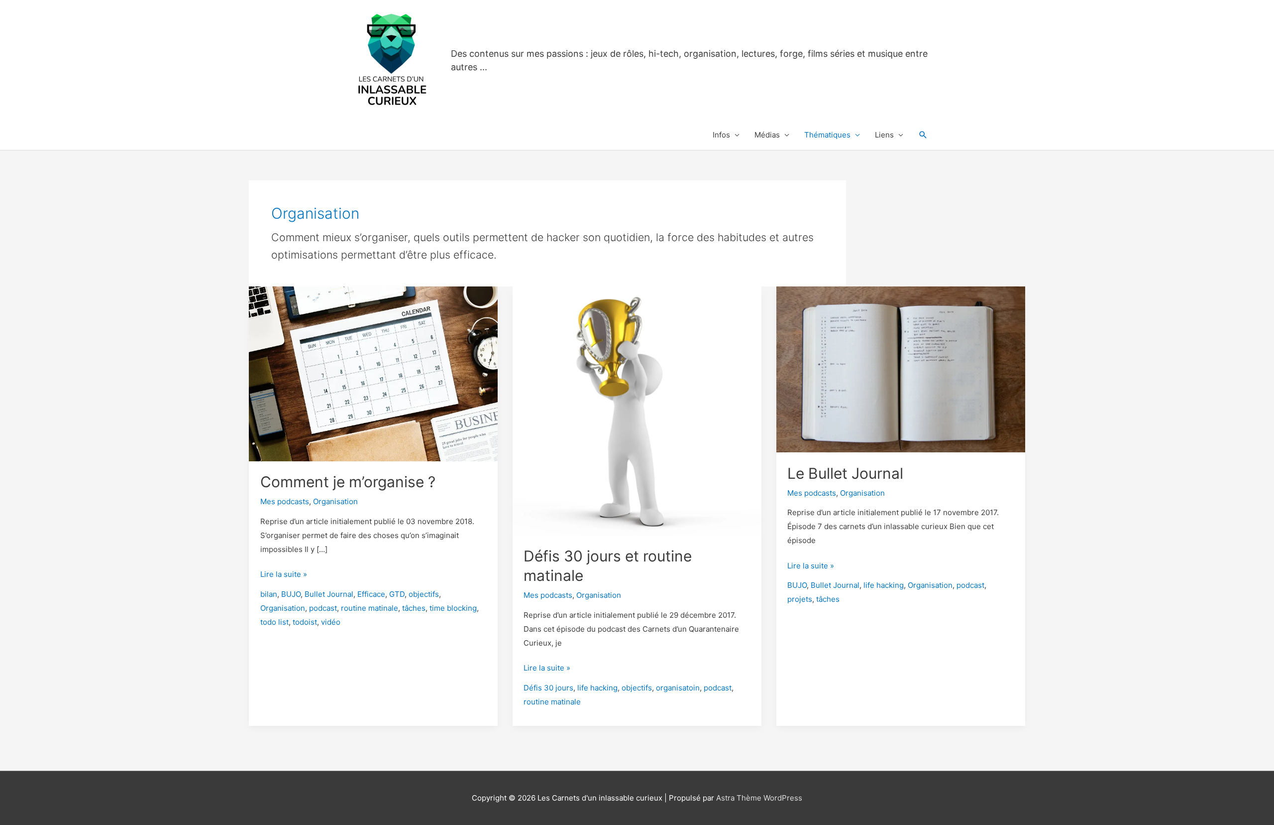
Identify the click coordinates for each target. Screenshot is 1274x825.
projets (799, 599)
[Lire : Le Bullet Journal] (900, 369)
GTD (397, 594)
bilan (268, 594)
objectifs (424, 594)
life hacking (597, 687)
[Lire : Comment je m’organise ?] (373, 373)
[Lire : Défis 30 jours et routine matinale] (637, 410)
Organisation (335, 501)
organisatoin (678, 687)
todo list (274, 622)
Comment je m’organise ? (347, 482)
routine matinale (369, 608)
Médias (767, 134)
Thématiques (827, 134)
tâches (413, 608)
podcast (323, 608)
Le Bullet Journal (845, 473)
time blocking (453, 608)
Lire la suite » (283, 575)
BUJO (291, 594)
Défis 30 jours (548, 687)
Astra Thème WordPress (759, 798)
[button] (923, 135)
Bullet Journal (329, 594)
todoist (305, 622)
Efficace (371, 594)
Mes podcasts (284, 501)
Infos (721, 134)
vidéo (330, 622)
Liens (884, 134)
